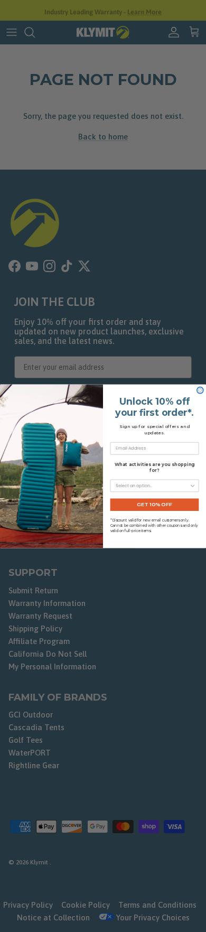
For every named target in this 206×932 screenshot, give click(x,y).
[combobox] (152, 485)
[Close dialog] (200, 390)
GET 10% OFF (154, 504)
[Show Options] (192, 485)
